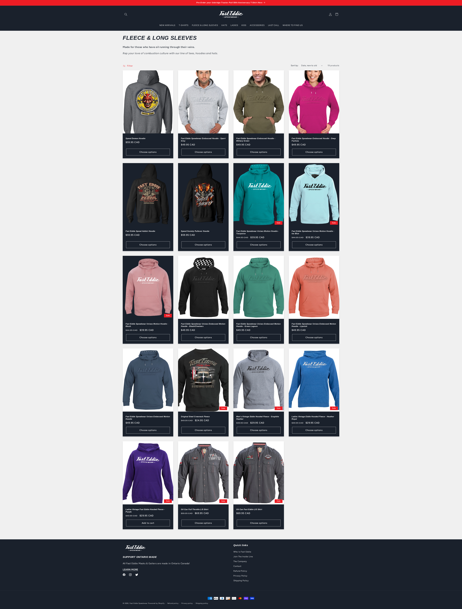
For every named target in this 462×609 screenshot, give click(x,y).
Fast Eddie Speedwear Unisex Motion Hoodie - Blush (147, 325)
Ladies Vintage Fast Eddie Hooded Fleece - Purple (145, 510)
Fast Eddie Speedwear (139, 603)
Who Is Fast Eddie (242, 552)
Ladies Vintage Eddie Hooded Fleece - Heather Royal (313, 418)
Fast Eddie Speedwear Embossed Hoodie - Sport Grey (203, 139)
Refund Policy (240, 571)
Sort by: (294, 65)
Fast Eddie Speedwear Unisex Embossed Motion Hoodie (148, 418)
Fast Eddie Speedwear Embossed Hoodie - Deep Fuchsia (314, 139)
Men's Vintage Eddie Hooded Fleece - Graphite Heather (257, 418)
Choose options (148, 152)
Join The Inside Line (243, 556)
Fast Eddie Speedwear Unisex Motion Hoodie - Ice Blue (313, 232)
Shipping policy (202, 603)
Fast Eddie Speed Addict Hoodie (140, 231)
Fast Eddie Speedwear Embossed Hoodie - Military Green (255, 139)
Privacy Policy (240, 576)
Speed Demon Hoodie (135, 138)
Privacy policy (187, 603)
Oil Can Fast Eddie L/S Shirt (249, 509)
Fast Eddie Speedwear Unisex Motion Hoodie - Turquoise (257, 232)
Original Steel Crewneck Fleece (195, 417)
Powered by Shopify (156, 603)
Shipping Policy (241, 580)
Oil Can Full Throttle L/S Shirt (194, 509)
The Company (240, 561)
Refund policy (173, 603)
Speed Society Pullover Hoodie (195, 231)
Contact (237, 566)
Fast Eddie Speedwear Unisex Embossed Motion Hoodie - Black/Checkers (203, 325)
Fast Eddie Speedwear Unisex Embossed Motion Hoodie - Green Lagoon (258, 325)
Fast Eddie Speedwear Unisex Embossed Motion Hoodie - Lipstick (314, 325)
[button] (126, 14)
